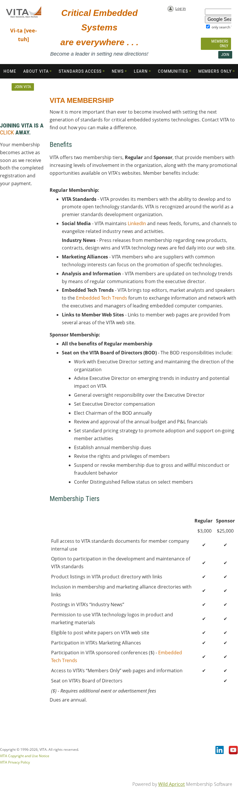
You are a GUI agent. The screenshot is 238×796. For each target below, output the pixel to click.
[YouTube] (233, 750)
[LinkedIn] (220, 750)
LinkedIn (137, 223)
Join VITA (23, 86)
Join (225, 54)
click (7, 132)
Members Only (219, 43)
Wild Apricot (171, 784)
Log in (180, 8)
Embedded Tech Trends (101, 298)
